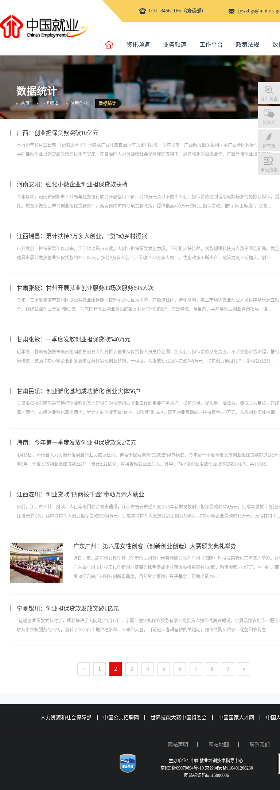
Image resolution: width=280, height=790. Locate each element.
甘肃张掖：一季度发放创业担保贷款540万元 (74, 339)
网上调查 (269, 98)
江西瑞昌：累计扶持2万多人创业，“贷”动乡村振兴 (82, 236)
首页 (25, 103)
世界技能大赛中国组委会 (179, 717)
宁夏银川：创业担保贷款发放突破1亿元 (68, 608)
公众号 (269, 122)
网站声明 (178, 744)
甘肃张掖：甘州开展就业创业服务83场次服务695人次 (85, 288)
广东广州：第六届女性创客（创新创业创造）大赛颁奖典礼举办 (155, 546)
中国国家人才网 (236, 717)
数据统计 (107, 103)
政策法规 (247, 45)
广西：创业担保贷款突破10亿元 (57, 133)
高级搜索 (269, 170)
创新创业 (79, 103)
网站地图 (219, 744)
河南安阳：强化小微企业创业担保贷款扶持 (72, 184)
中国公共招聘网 (121, 717)
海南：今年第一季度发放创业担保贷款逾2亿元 (76, 442)
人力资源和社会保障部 (66, 717)
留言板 (269, 146)
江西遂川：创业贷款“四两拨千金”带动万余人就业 (80, 494)
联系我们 (259, 744)
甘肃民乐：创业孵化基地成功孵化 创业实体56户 (79, 391)
